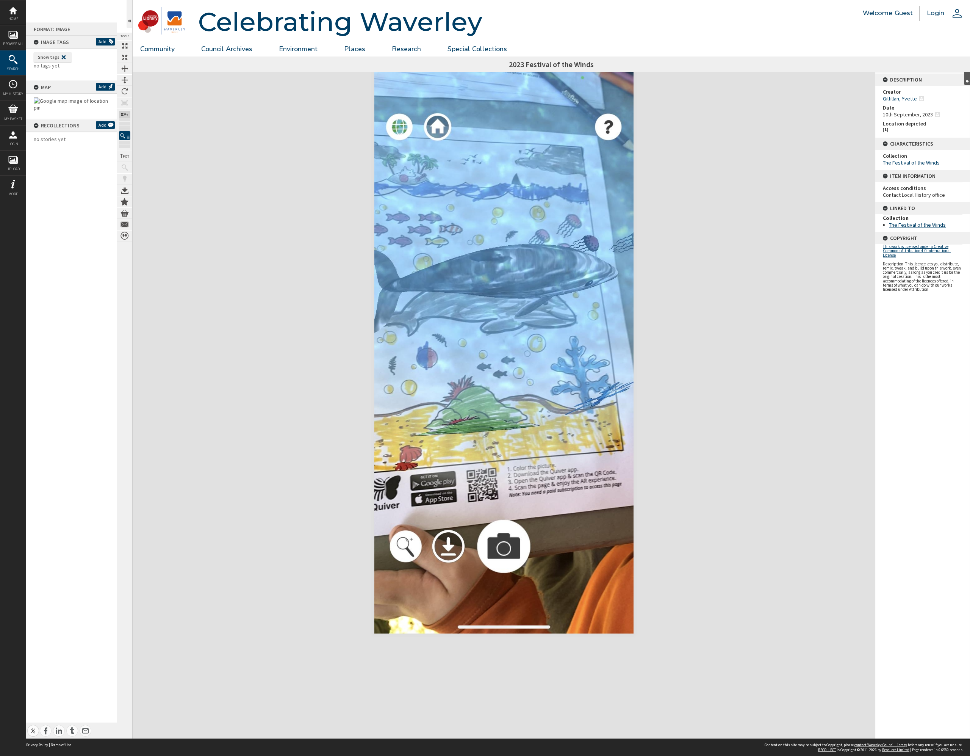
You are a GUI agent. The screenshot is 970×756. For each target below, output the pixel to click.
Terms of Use (61, 744)
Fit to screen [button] (124, 57)
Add (102, 41)
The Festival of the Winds (911, 162)
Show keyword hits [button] (124, 167)
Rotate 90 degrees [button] (124, 91)
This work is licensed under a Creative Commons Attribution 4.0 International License (917, 250)
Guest (904, 13)
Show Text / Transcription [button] (124, 156)
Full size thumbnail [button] (124, 46)
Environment (298, 49)
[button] (124, 135)
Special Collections (477, 49)
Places (354, 49)
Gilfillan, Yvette (900, 98)
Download (124, 190)
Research (406, 49)
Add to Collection (124, 201)
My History (13, 93)
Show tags (48, 57)
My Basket (13, 118)
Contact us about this (124, 224)
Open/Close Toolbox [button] (129, 14)
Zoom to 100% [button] (124, 102)
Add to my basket (124, 213)
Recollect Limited (895, 749)
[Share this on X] (33, 726)
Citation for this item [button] (124, 236)
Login (13, 143)
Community (157, 49)
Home (13, 18)
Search (13, 68)
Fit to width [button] (124, 68)
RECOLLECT (827, 749)
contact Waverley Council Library (880, 744)
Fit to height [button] (124, 80)
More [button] (13, 193)
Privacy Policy (37, 744)
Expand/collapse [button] (967, 78)
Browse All (13, 43)
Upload (13, 168)
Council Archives (226, 49)
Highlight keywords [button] (124, 179)
